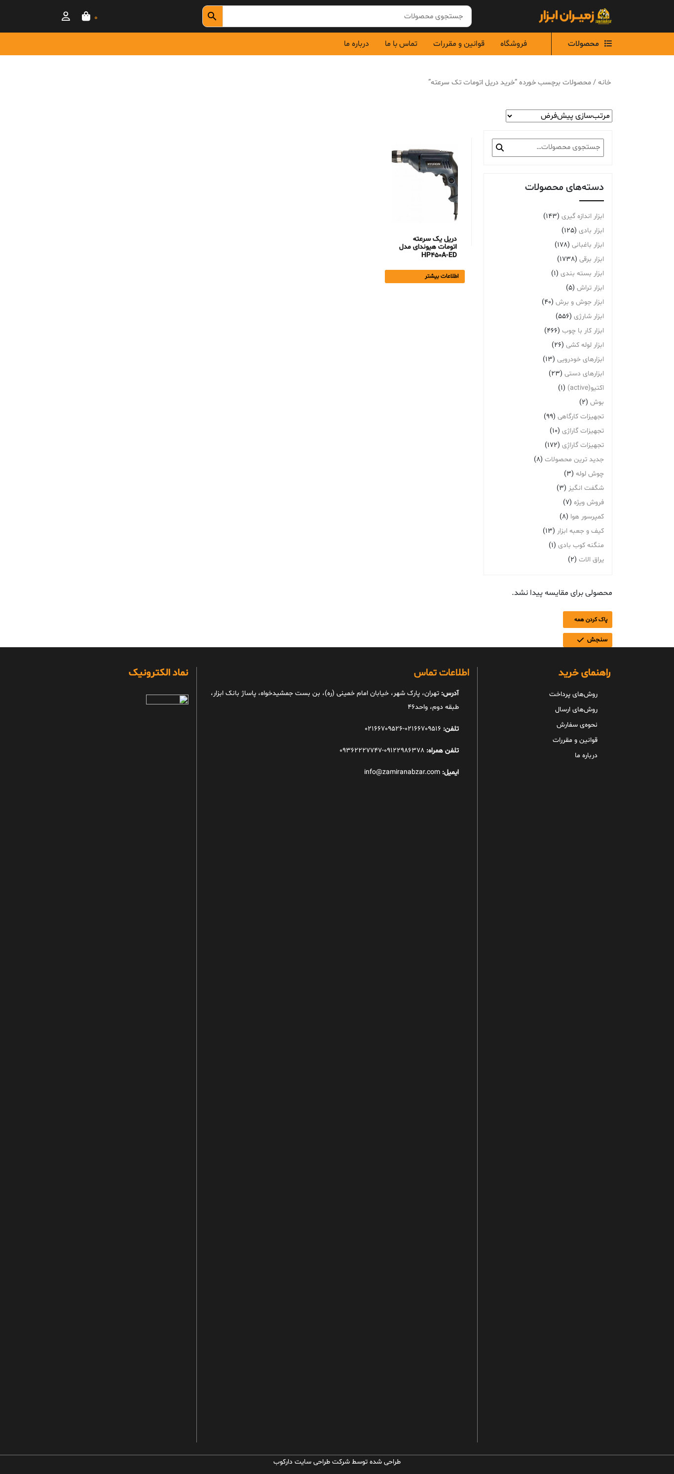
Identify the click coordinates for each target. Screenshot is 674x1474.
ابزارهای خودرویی (580, 359)
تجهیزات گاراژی (583, 431)
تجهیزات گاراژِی (583, 445)
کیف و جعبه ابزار (580, 531)
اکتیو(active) (585, 388)
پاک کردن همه (590, 620)
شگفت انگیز (586, 488)
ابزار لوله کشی (585, 345)
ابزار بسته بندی (582, 273)
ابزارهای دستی (584, 373)
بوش (597, 402)
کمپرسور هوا (587, 516)
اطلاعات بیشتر (442, 276)
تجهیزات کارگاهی (581, 416)
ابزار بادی (591, 230)
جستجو (500, 147)
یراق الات (591, 559)
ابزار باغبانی (588, 245)
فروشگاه (513, 43)
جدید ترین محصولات (574, 459)
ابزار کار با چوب (583, 330)
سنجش (597, 639)
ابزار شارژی (589, 316)
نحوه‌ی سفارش (577, 725)
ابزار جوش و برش (580, 302)
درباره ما (356, 43)
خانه (604, 82)
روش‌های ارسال (576, 709)
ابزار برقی (591, 259)
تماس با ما (401, 43)
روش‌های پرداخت (573, 694)
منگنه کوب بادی (581, 545)
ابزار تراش (590, 288)
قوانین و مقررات (459, 43)
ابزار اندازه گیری (583, 216)
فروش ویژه (589, 502)
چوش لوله (590, 474)
